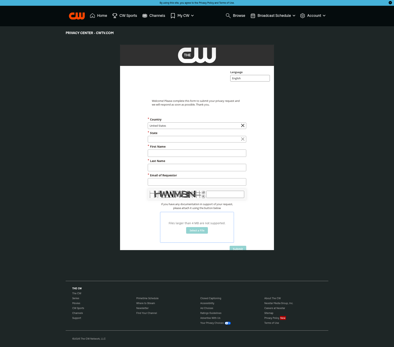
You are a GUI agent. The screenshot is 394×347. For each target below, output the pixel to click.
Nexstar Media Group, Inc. (278, 303)
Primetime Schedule (147, 298)
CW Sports (78, 308)
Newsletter (142, 308)
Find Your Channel (146, 313)
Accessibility (207, 303)
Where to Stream (145, 303)
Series (75, 298)
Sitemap (268, 313)
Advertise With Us (210, 317)
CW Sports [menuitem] (128, 15)
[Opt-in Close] (390, 2)
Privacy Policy (206, 2)
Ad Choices (206, 308)
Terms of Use (226, 2)
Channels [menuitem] (157, 15)
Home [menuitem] (102, 15)
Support (76, 317)
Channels (77, 313)
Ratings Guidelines (210, 313)
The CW (74, 14)
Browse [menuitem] (239, 15)
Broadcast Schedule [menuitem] (274, 15)
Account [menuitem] (314, 15)
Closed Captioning (210, 298)
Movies (76, 303)
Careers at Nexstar (274, 308)
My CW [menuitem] (183, 15)
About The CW (272, 298)
